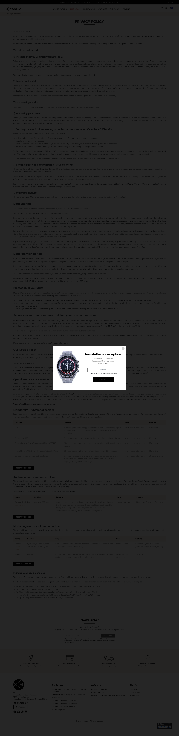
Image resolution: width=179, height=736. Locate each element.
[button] (123, 348)
